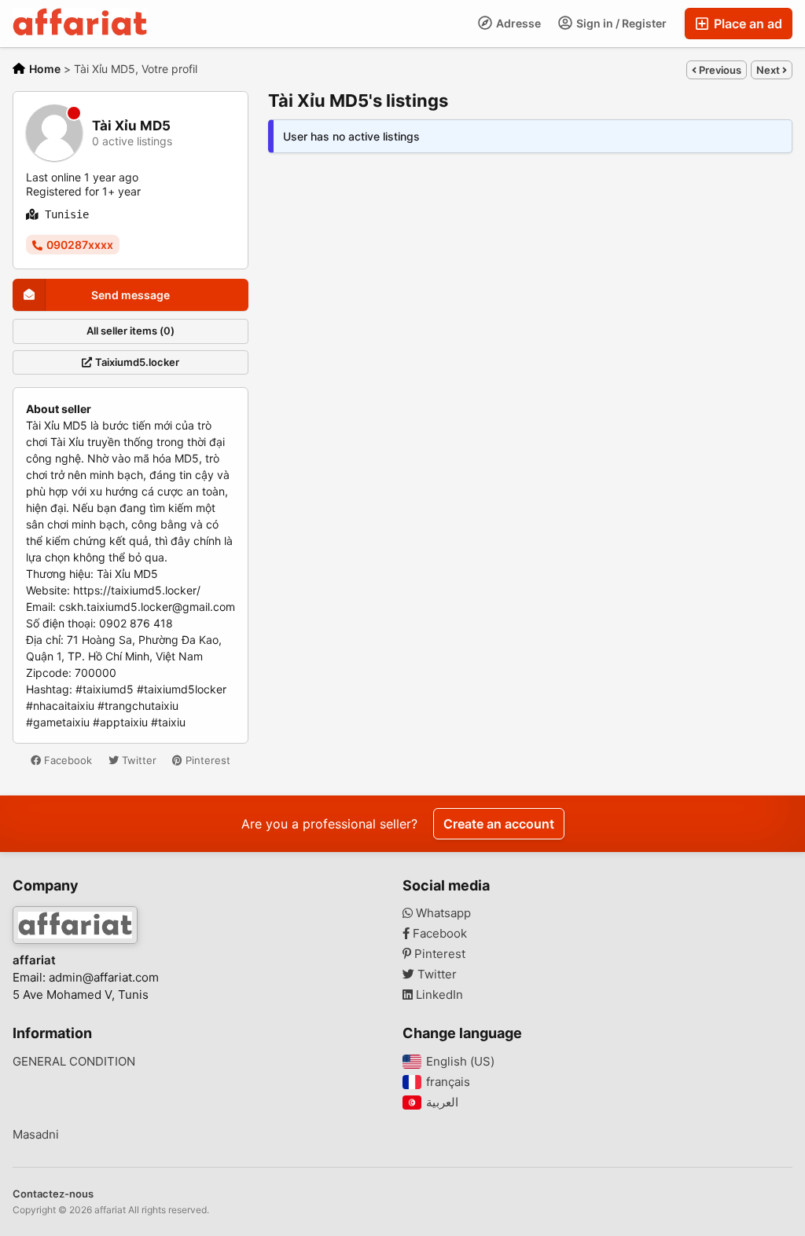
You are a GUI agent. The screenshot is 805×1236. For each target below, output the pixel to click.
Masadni (36, 1135)
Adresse (517, 23)
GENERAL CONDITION (74, 1062)
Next (769, 70)
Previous (719, 70)
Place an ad (746, 23)
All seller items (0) (130, 330)
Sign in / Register (620, 23)
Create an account (498, 824)
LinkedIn (438, 995)
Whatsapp (442, 913)
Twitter (137, 760)
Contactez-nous (53, 1193)
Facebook (66, 760)
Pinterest (206, 760)
